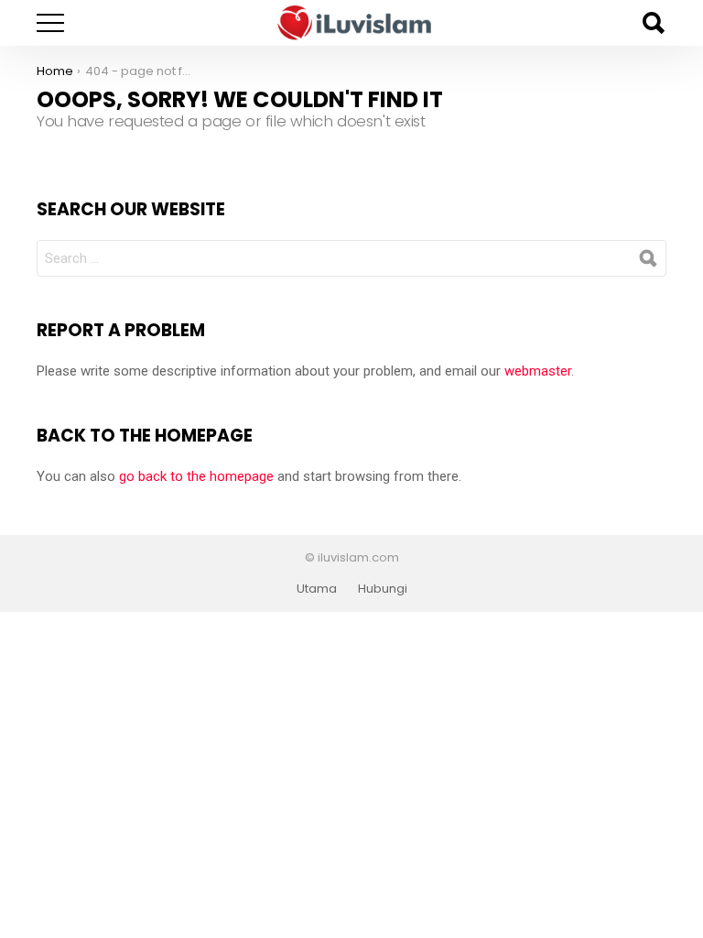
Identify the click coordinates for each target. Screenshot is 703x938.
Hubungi (382, 589)
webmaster (537, 371)
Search (652, 23)
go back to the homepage (196, 476)
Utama (317, 589)
